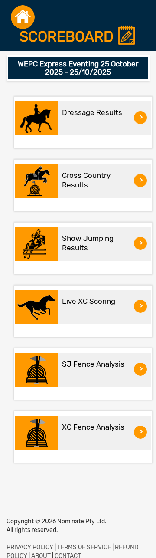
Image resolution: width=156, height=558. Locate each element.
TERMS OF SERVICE (84, 547)
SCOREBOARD (68, 37)
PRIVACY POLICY (29, 547)
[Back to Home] (23, 17)
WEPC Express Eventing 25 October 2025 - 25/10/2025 (78, 67)
